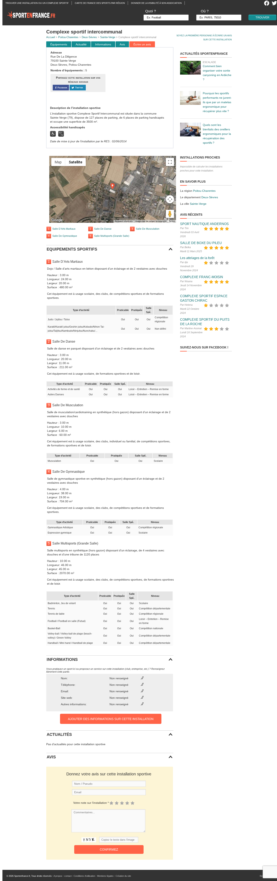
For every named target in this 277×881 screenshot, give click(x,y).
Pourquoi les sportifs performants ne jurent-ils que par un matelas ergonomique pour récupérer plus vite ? (217, 102)
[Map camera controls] (170, 199)
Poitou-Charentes (68, 37)
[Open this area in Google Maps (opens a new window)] (57, 220)
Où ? (205, 11)
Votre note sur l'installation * (91, 802)
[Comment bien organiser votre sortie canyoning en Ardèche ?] (190, 68)
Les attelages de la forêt (197, 258)
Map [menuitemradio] (58, 162)
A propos (58, 876)
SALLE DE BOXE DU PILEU (201, 243)
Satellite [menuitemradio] (75, 162)
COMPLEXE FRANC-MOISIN (201, 277)
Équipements (58, 44)
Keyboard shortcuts (124, 221)
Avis (122, 44)
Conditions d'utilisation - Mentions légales (94, 876)
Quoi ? (150, 11)
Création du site (123, 876)
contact (68, 876)
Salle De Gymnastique (64, 236)
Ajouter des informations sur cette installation (111, 719)
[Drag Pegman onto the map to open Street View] (170, 214)
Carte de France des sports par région (100, 3)
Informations (103, 44)
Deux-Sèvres (89, 37)
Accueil (50, 37)
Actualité (81, 44)
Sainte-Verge (107, 37)
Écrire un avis (142, 44)
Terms (172, 221)
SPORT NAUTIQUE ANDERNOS (204, 224)
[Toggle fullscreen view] (170, 162)
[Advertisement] (140, 76)
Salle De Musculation (147, 228)
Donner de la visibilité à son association (156, 3)
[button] (112, 186)
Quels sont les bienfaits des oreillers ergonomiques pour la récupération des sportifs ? (217, 133)
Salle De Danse (103, 228)
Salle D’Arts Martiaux (63, 228)
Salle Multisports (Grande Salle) (111, 236)
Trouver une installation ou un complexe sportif (37, 3)
